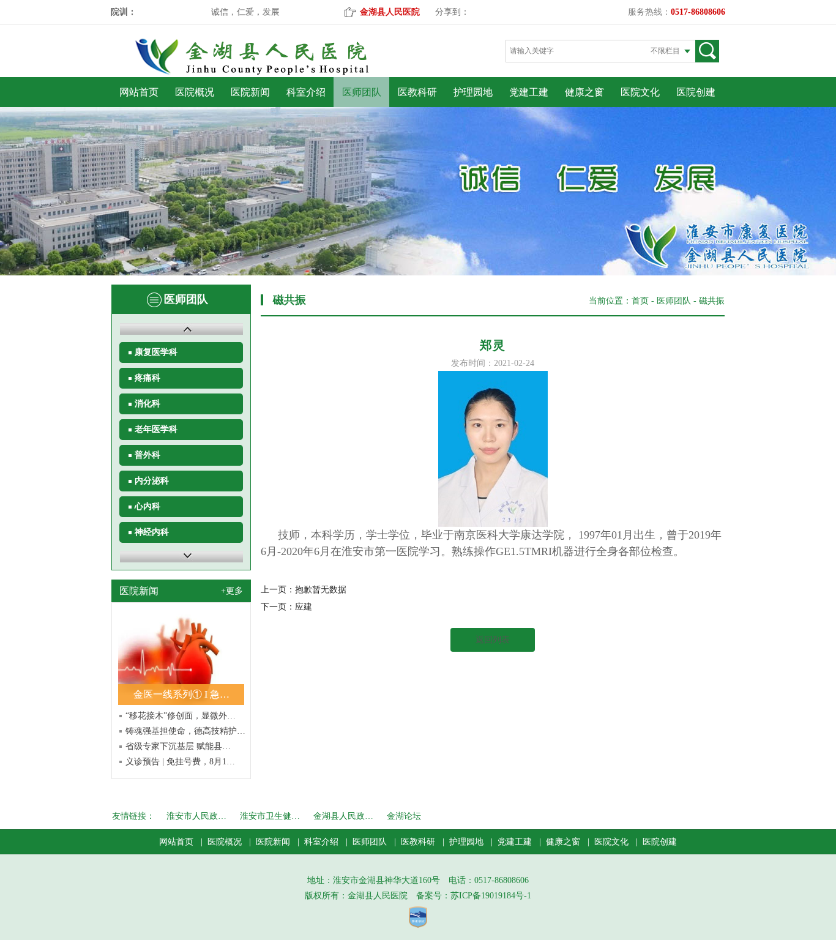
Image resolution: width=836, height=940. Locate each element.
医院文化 (640, 92)
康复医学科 (156, 352)
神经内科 (152, 532)
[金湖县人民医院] (273, 72)
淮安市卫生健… (270, 816)
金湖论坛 (404, 816)
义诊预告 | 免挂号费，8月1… (180, 761)
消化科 (147, 403)
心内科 (147, 506)
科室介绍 (306, 92)
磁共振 (712, 300)
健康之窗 (584, 92)
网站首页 (139, 92)
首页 (640, 300)
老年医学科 (156, 429)
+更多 (232, 590)
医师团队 (361, 92)
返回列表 (493, 639)
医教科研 (417, 92)
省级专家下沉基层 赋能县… (178, 746)
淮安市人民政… (196, 816)
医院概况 (194, 92)
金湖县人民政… (343, 816)
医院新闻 (250, 92)
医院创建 (695, 92)
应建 (303, 606)
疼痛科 (147, 377)
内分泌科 (152, 480)
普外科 (147, 455)
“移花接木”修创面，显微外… (180, 715)
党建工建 (528, 92)
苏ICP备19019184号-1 (490, 895)
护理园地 (473, 92)
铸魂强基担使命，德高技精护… (185, 731)
